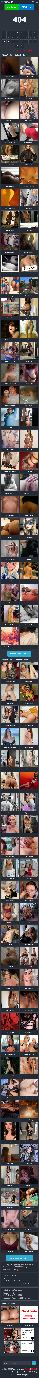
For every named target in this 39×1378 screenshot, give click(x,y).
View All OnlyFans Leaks (18, 1258)
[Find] (34, 1363)
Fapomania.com (18, 1369)
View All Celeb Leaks (18, 653)
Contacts (17, 1375)
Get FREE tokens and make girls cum (27, 1332)
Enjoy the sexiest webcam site (27, 1344)
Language (25, 1375)
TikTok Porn (26, 7)
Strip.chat (24, 1337)
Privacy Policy (23, 1372)
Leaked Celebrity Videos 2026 (19, 51)
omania (7, 2)
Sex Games (11, 7)
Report (27, 1369)
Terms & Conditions (9, 1372)
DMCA (33, 1369)
